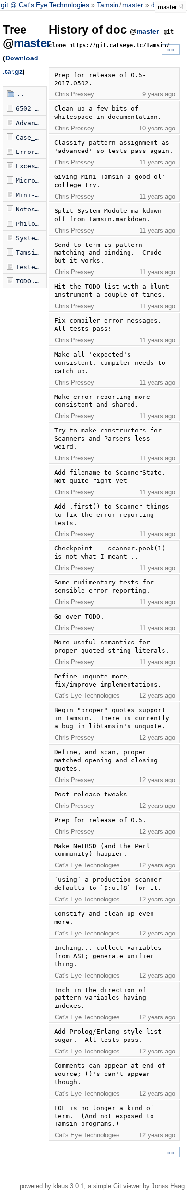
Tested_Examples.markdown (31, 266)
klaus (60, 1186)
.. (20, 94)
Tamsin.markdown (31, 252)
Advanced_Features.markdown (31, 123)
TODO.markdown (31, 281)
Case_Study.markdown (31, 137)
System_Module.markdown (31, 238)
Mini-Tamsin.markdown (31, 195)
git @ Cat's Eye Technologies (46, 5)
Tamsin (107, 5)
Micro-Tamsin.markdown (31, 180)
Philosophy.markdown (31, 223)
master (132, 5)
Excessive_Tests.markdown (31, 166)
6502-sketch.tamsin (31, 108)
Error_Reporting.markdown (31, 151)
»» (171, 49)
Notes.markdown (31, 209)
